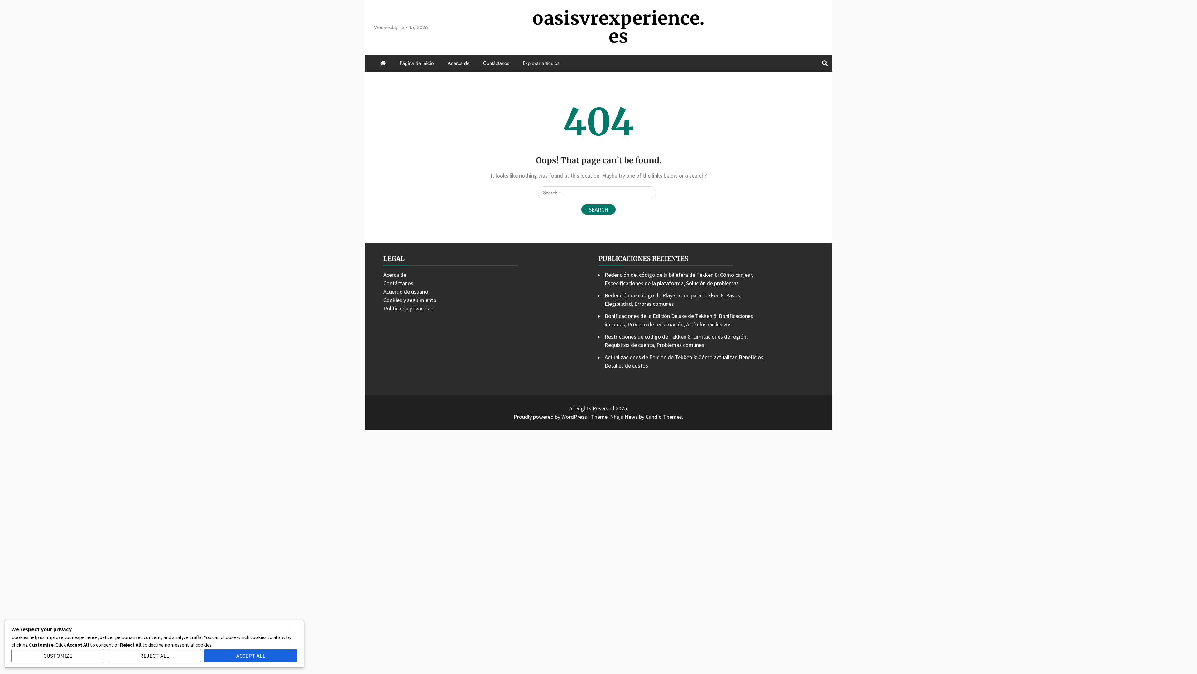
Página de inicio (417, 63)
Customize (57, 655)
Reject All (154, 655)
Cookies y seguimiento (409, 300)
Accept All (250, 655)
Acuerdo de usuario (405, 291)
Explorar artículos (541, 63)
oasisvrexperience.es (618, 27)
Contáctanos (496, 63)
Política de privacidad (408, 308)
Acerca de (458, 63)
